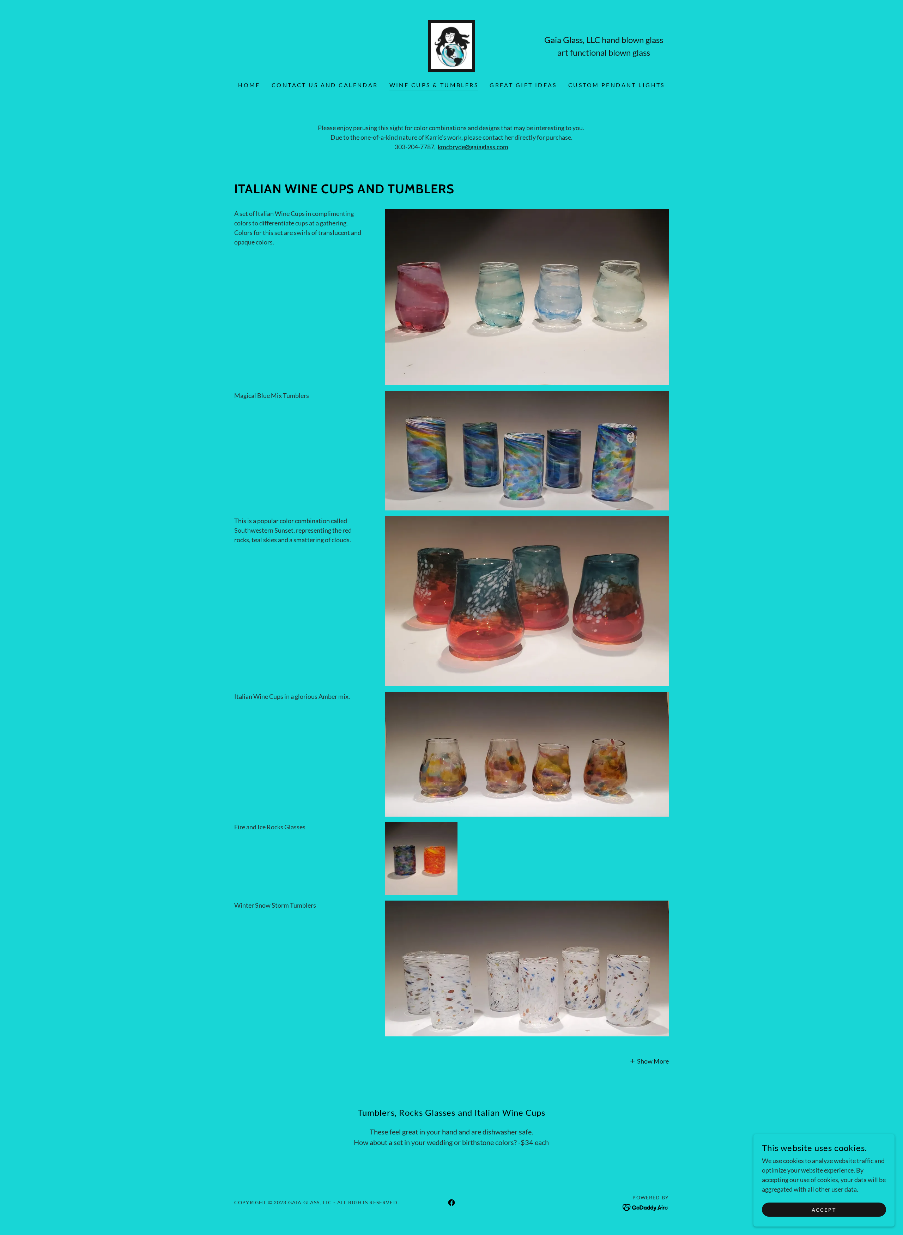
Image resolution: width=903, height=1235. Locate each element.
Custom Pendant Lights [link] (616, 84)
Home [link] (249, 84)
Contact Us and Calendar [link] (325, 84)
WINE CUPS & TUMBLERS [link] (433, 84)
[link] (451, 45)
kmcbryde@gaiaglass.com (473, 147)
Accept (824, 1210)
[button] (649, 1060)
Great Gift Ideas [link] (523, 84)
